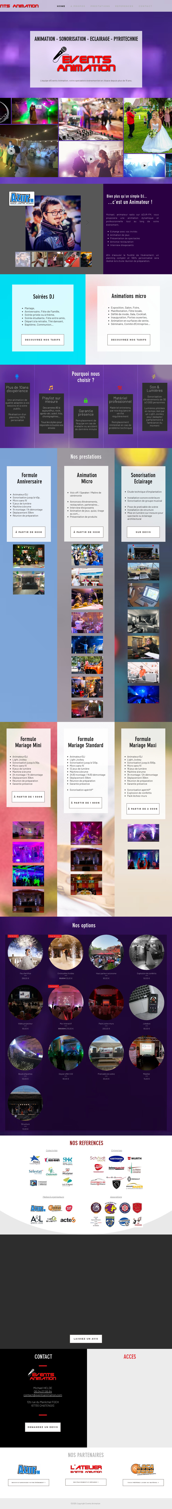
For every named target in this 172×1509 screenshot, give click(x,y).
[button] (144, 709)
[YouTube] (131, 713)
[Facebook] (113, 713)
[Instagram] (119, 713)
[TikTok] (125, 713)
